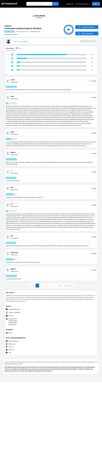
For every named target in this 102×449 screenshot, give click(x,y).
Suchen (55, 4)
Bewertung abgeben (21, 41)
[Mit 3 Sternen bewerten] (88, 41)
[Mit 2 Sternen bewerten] (85, 41)
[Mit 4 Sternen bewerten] (91, 41)
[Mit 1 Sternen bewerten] (82, 41)
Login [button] (95, 4)
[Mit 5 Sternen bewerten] (94, 41)
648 (60, 285)
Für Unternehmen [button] (82, 4)
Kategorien (70, 4)
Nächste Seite (67, 285)
